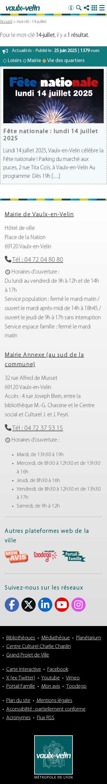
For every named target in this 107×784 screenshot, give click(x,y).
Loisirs (14, 61)
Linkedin (45, 605)
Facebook (12, 605)
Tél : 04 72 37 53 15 (37, 428)
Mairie (34, 61)
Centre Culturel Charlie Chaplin (38, 646)
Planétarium (88, 638)
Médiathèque (55, 638)
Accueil (6, 22)
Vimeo (73, 678)
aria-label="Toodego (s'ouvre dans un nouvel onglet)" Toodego (45, 556)
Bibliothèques (20, 638)
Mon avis (50, 686)
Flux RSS (45, 718)
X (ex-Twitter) (28, 605)
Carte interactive (23, 669)
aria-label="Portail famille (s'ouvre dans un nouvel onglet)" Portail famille (74, 556)
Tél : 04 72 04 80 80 (37, 260)
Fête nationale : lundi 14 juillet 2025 (50, 135)
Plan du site (18, 701)
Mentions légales (54, 701)
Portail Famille (20, 686)
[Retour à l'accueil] (23, 8)
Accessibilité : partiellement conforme (46, 709)
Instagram (78, 605)
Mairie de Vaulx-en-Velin (39, 215)
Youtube (62, 605)
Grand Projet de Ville (27, 655)
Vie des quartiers (65, 61)
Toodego (76, 686)
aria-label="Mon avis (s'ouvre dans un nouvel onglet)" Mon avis (17, 557)
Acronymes (18, 718)
